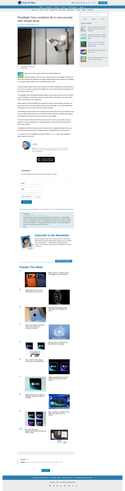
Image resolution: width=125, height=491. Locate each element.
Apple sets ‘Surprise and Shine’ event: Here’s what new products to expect (35, 326)
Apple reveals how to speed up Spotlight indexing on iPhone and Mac (35, 396)
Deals (63, 7)
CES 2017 (27, 462)
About (85, 19)
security (52, 462)
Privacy (103, 19)
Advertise (93, 19)
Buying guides (72, 7)
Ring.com (53, 134)
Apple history (70, 10)
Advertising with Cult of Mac (41, 477)
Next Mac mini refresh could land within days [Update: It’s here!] (57, 309)
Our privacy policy (55, 477)
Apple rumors (34, 10)
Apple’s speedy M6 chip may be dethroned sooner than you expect (58, 379)
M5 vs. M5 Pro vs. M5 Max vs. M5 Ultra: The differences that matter (58, 413)
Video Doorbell (59, 462)
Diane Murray (26, 214)
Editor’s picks (62, 10)
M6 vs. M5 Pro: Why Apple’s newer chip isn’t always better (34, 360)
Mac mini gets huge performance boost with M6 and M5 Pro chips (35, 431)
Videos (78, 10)
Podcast (84, 10)
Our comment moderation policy (83, 477)
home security (43, 462)
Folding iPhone (53, 10)
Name (23, 183)
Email (23, 189)
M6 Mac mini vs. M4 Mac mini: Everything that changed (58, 343)
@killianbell (39, 151)
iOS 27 (41, 10)
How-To (56, 7)
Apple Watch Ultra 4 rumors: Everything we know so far (34, 291)
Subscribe (103, 2)
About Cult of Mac (67, 477)
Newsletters (90, 10)
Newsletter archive (64, 261)
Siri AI (46, 10)
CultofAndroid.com (53, 149)
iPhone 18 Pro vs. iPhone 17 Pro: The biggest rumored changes (58, 273)
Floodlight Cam (35, 462)
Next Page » (46, 470)
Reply (24, 226)
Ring (48, 462)
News (41, 7)
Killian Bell (22, 24)
